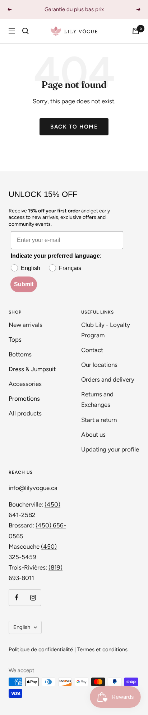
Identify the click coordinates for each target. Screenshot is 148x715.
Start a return (99, 419)
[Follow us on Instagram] (33, 597)
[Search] (25, 31)
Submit (23, 284)
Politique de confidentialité (41, 649)
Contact (92, 350)
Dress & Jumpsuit (32, 369)
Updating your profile (110, 449)
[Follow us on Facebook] (17, 597)
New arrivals (25, 324)
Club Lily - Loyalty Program (105, 330)
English (21, 627)
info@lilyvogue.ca (33, 487)
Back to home (74, 126)
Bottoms (20, 354)
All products (25, 413)
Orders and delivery (107, 379)
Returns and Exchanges (97, 399)
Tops (15, 339)
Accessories (25, 383)
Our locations (99, 364)
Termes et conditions (102, 649)
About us (93, 434)
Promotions (24, 398)
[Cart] (135, 31)
